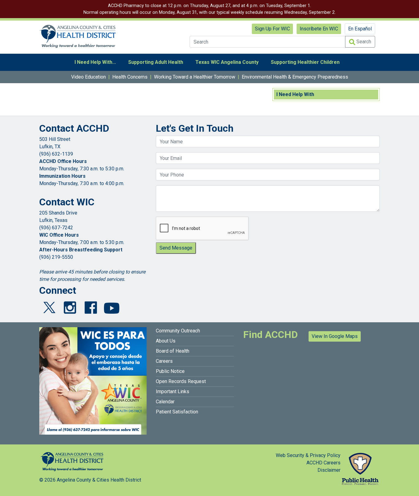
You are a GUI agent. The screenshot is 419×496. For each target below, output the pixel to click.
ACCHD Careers (323, 463)
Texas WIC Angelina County (227, 62)
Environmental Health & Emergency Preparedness (295, 77)
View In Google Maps (335, 336)
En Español (360, 29)
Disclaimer (328, 470)
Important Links (172, 391)
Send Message (176, 248)
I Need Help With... (95, 62)
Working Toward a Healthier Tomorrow (194, 77)
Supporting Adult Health (155, 62)
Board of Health (172, 351)
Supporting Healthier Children (305, 62)
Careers (164, 361)
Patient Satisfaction (177, 412)
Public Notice (170, 371)
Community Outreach (178, 331)
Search (363, 42)
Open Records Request (181, 381)
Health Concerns (130, 77)
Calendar (165, 402)
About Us (165, 341)
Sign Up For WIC (272, 29)
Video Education (88, 77)
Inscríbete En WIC (319, 29)
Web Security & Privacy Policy (308, 455)
